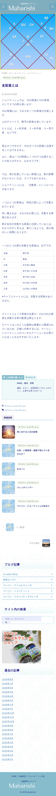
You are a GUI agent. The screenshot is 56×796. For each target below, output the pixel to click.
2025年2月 (7, 755)
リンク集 (41, 776)
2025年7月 (7, 734)
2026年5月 (7, 692)
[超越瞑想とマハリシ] (28, 8)
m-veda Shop (10, 574)
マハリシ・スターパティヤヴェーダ (20, 596)
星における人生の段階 (27, 431)
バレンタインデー (25, 487)
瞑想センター (9, 579)
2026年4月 (7, 696)
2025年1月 (7, 759)
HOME (14, 776)
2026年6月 (7, 687)
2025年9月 (7, 725)
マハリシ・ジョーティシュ (15, 406)
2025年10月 (8, 721)
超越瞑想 (22, 776)
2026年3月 (7, 700)
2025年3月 (7, 751)
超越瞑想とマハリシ (28, 781)
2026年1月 (7, 709)
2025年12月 (8, 713)
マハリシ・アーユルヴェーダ (17, 585)
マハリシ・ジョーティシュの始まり (33, 506)
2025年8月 (7, 730)
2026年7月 (7, 683)
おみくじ (22, 468)
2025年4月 (7, 746)
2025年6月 (7, 738)
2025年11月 (8, 717)
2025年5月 (7, 742)
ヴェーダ (32, 776)
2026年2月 (7, 704)
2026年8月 (7, 679)
